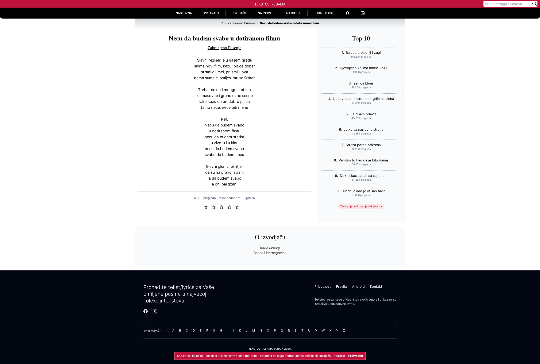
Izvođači (239, 13)
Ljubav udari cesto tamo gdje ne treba (363, 99)
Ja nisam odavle (364, 114)
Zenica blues (364, 83)
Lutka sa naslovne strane (363, 129)
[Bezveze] (215, 207)
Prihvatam (355, 355)
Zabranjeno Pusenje (224, 47)
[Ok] (223, 207)
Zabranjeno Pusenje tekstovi (359, 206)
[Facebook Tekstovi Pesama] (347, 13)
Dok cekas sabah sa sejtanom (363, 175)
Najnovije (266, 13)
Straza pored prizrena (363, 145)
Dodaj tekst (323, 13)
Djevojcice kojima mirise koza (363, 68)
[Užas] (208, 207)
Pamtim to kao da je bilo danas (364, 160)
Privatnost (323, 286)
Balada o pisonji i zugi (363, 52)
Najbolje (293, 13)
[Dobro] (231, 207)
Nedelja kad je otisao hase (364, 191)
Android (358, 286)
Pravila (341, 286)
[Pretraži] (534, 4)
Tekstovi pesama (326, 299)
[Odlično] (238, 207)
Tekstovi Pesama (269, 4)
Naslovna (184, 13)
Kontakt (376, 286)
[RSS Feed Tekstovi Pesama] (362, 13)
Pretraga (212, 13)
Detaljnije (338, 355)
